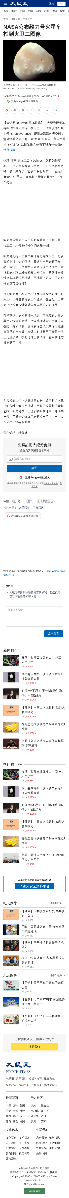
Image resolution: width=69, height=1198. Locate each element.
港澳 (22, 1110)
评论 (46, 11)
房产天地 (41, 1137)
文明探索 (24, 1137)
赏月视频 (9, 150)
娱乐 (22, 1116)
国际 (38, 11)
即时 (14, 11)
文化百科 (11, 1137)
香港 (62, 11)
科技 (8, 1116)
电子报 (10, 1078)
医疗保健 (41, 1142)
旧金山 (45, 1105)
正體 (51, 3)
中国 (22, 11)
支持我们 (34, 1046)
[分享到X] (22, 111)
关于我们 (21, 1078)
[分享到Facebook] (6, 111)
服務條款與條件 (51, 484)
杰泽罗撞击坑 (45, 501)
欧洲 (43, 1116)
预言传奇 (24, 1153)
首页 (6, 11)
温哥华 (35, 1116)
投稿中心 (24, 1085)
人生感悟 (11, 1142)
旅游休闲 (41, 1153)
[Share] (23, 666)
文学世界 (24, 1142)
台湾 (54, 11)
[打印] (39, 111)
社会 (15, 1121)
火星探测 (24, 507)
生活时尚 (54, 1142)
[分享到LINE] (14, 111)
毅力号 (16, 501)
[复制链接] (30, 110)
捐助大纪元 (50, 1085)
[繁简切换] (55, 111)
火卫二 (29, 501)
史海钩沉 (11, 1148)
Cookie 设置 (34, 1191)
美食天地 (54, 1148)
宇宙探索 (38, 507)
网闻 (22, 1121)
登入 (61, 3)
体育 (8, 1121)
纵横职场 (41, 1148)
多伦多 (45, 1110)
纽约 (33, 1105)
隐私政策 (11, 1085)
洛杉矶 (35, 1110)
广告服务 (36, 1085)
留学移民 (54, 1137)
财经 (15, 1116)
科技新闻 (15, 19)
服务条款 (49, 1078)
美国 (30, 11)
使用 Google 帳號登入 (37, 477)
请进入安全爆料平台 (34, 886)
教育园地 (11, 1153)
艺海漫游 (11, 1158)
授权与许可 (35, 1078)
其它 (43, 1121)
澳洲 (33, 1121)
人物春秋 (24, 1148)
